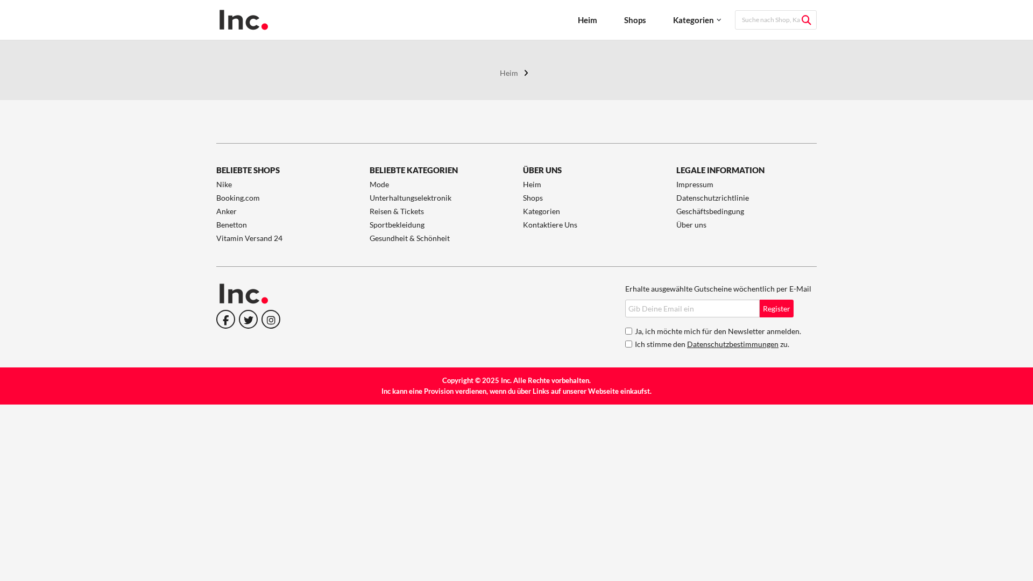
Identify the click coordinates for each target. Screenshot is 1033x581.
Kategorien (693, 20)
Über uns (691, 224)
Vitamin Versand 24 (249, 238)
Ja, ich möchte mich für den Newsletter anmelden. (718, 331)
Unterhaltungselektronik (410, 197)
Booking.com (238, 197)
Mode (379, 184)
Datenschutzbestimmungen (733, 344)
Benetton (231, 224)
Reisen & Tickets (397, 211)
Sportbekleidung (397, 224)
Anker (226, 211)
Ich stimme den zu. (712, 344)
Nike (224, 184)
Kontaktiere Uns (550, 224)
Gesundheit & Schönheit (410, 238)
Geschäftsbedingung (710, 211)
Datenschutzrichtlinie (712, 197)
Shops (635, 20)
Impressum (694, 184)
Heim (587, 20)
